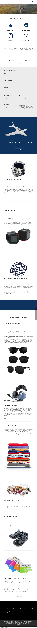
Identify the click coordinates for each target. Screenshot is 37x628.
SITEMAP (15, 622)
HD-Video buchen (18, 596)
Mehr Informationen (27, 60)
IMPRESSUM (6, 621)
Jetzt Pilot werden (11, 60)
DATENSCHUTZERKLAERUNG (25, 622)
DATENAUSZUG (27, 623)
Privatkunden (30, 608)
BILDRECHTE (30, 621)
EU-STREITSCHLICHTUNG (23, 621)
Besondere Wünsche (9, 63)
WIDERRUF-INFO (18, 624)
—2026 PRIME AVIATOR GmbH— (11, 623)
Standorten (5, 99)
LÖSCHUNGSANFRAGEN (20, 623)
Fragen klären (18, 149)
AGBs (19, 622)
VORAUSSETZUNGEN (10, 622)
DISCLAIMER (16, 621)
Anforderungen (25, 100)
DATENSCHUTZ (11, 621)
